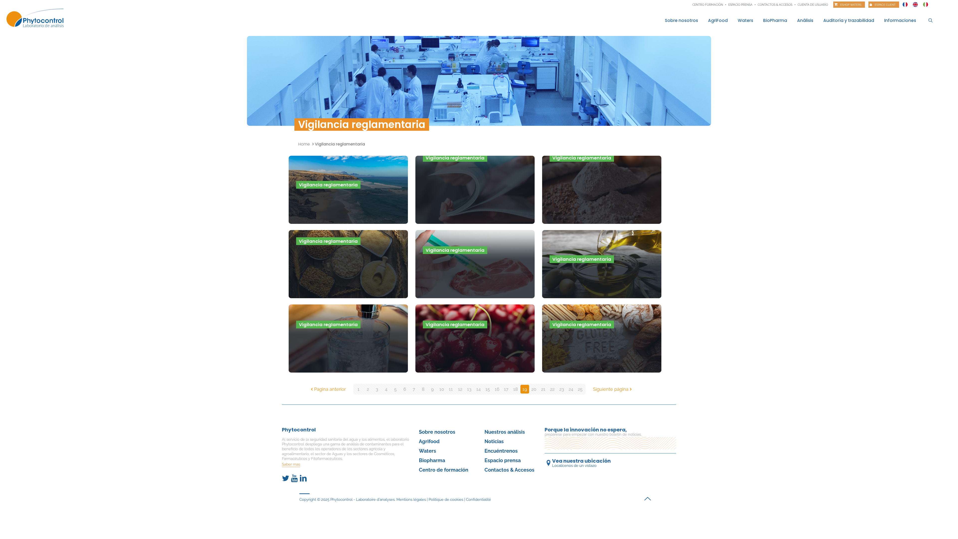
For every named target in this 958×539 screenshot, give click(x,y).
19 (524, 389)
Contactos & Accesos (775, 4)
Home (304, 144)
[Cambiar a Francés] (905, 3)
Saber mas (291, 464)
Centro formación (707, 4)
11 (451, 389)
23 (561, 389)
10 (441, 389)
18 (515, 389)
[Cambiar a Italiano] (925, 3)
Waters (427, 451)
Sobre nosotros (437, 432)
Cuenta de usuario (813, 4)
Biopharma (432, 460)
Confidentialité (478, 499)
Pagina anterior (330, 389)
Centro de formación (443, 470)
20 (533, 389)
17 (506, 389)
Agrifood (429, 441)
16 (497, 389)
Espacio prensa (740, 4)
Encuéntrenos (501, 451)
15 (487, 389)
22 (552, 389)
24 (571, 389)
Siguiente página (610, 389)
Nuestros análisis (504, 432)
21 (543, 389)
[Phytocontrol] (38, 18)
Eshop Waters (850, 4)
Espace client (885, 4)
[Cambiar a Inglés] (915, 3)
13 (469, 389)
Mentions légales (411, 499)
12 (460, 389)
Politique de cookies (446, 499)
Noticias (494, 441)
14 (478, 389)
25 (580, 389)
